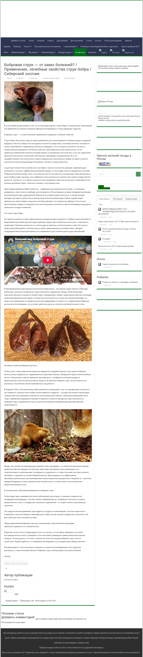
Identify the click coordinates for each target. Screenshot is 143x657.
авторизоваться (79, 619)
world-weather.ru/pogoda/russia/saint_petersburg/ (119, 116)
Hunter (9, 78)
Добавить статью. (47, 652)
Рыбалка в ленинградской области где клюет (99, 46)
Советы (50, 41)
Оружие (7, 46)
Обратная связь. (33, 652)
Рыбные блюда (47, 52)
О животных (80, 52)
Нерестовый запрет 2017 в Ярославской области (118, 221)
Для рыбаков (62, 41)
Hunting (7, 556)
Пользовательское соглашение (47, 46)
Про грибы (32, 52)
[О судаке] (99, 239)
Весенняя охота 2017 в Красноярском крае (116, 246)
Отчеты (98, 41)
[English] (103, 52)
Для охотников (77, 41)
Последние (117, 199)
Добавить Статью (18, 41)
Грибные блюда (17, 52)
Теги (101, 204)
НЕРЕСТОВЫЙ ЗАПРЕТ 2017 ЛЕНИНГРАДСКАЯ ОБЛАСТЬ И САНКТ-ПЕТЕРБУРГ (117, 211)
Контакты (92, 52)
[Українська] (128, 52)
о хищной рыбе (70, 46)
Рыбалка (40, 41)
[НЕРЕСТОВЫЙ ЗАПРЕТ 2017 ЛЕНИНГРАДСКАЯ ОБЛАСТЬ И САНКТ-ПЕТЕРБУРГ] (99, 209)
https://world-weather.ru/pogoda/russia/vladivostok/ (114, 119)
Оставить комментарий (50, 78)
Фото (6, 52)
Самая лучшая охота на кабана (115, 264)
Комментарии (131, 199)
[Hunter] (9, 594)
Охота (31, 41)
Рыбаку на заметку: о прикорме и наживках (120, 282)
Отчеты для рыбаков (113, 41)
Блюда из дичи (64, 52)
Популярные (104, 199)
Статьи (89, 41)
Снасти (27, 46)
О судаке (106, 239)
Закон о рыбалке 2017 (130, 46)
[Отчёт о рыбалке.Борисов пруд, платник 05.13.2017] (99, 229)
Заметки (128, 41)
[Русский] (115, 52)
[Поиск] (138, 174)
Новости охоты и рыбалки (5, 40)
